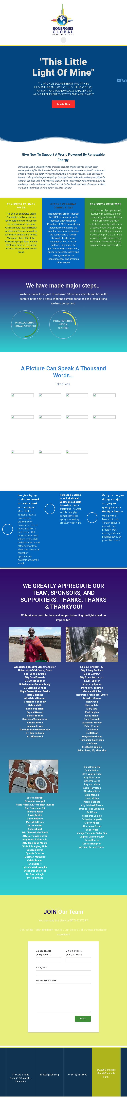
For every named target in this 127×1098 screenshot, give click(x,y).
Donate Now (63, 104)
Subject (42, 967)
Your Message (46, 980)
